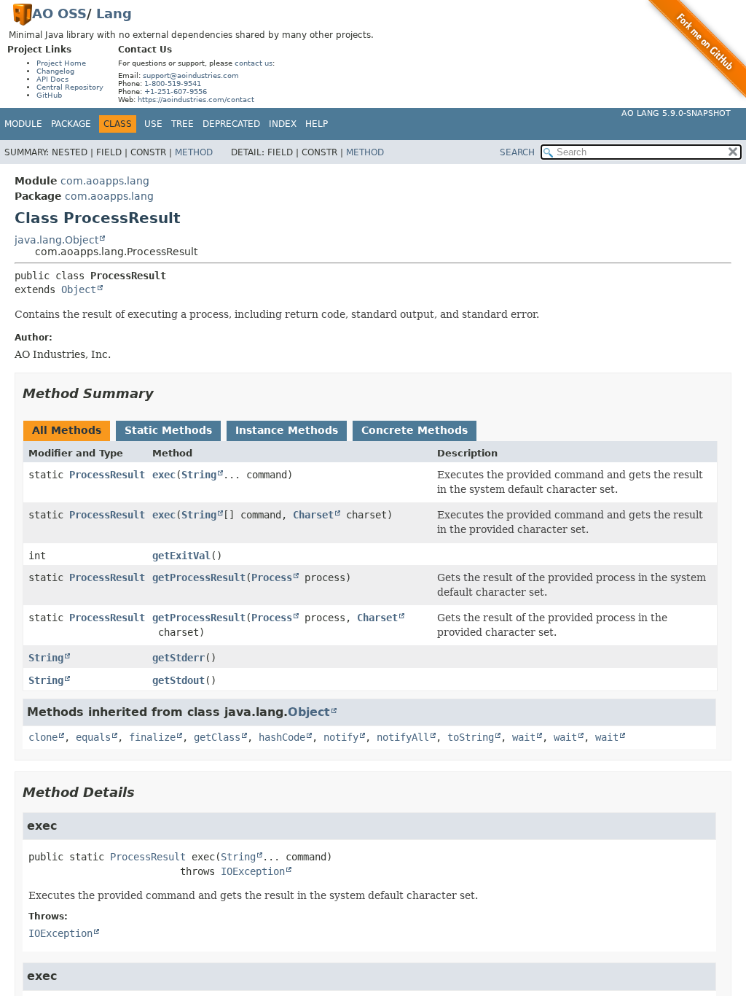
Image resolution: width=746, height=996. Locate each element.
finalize (152, 737)
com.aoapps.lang (104, 181)
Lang (114, 13)
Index (283, 124)
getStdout (178, 680)
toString (470, 737)
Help (316, 124)
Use (153, 124)
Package (71, 124)
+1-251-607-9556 (175, 91)
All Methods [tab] (66, 430)
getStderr (178, 658)
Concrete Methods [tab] (414, 430)
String (198, 475)
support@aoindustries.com (191, 75)
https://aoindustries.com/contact (196, 100)
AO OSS (59, 13)
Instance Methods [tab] (286, 430)
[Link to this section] (164, 393)
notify (340, 737)
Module (23, 124)
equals (93, 737)
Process (271, 577)
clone (43, 737)
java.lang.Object (56, 240)
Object (78, 289)
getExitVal (181, 555)
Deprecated (231, 124)
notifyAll (403, 737)
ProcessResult (107, 475)
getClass (217, 737)
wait (523, 737)
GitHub (49, 95)
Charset (313, 515)
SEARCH (517, 152)
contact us (253, 63)
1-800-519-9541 (172, 83)
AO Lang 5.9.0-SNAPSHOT (676, 113)
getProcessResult (199, 577)
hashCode (282, 737)
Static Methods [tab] (168, 430)
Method (194, 152)
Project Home (61, 63)
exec (164, 475)
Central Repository (69, 87)
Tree (182, 124)
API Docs (52, 79)
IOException (253, 871)
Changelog (55, 71)
